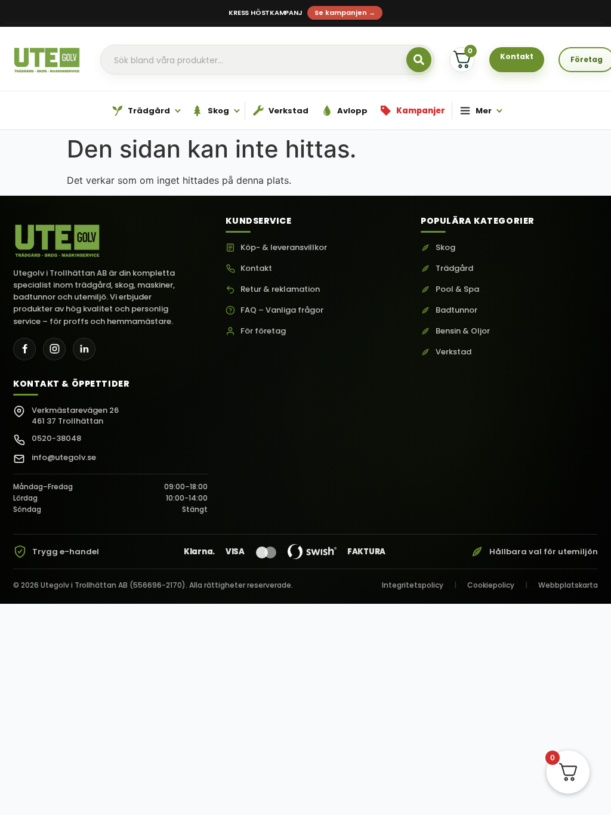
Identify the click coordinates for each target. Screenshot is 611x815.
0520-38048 (56, 438)
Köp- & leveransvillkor (283, 247)
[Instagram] (54, 349)
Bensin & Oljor (463, 331)
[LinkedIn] (84, 349)
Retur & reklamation (280, 289)
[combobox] (267, 60)
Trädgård (454, 268)
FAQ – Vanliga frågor (281, 310)
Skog (445, 247)
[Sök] (418, 59)
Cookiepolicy (490, 585)
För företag (263, 331)
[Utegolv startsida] (58, 237)
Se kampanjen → (344, 12)
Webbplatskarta (568, 585)
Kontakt (256, 268)
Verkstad (453, 352)
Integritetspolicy (412, 585)
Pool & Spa (457, 289)
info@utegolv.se (64, 457)
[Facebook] (24, 349)
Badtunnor (456, 310)
